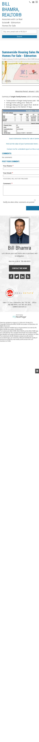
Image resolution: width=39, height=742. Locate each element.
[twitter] (16, 276)
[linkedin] (22, 276)
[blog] (28, 276)
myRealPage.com (19, 317)
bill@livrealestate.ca (19, 307)
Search (19, 37)
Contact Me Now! (19, 268)
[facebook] (11, 276)
